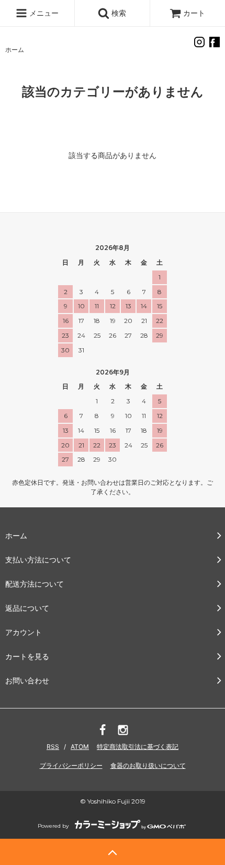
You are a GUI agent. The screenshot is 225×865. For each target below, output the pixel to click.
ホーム (14, 50)
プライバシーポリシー (71, 765)
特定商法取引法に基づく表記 (137, 747)
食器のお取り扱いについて (148, 765)
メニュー (43, 12)
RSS (53, 747)
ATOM (80, 747)
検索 (117, 12)
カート (194, 12)
